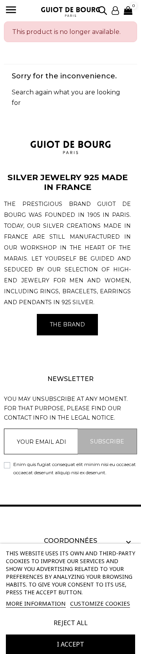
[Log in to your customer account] (115, 10)
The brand (67, 324)
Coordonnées (70, 540)
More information (36, 603)
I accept (70, 644)
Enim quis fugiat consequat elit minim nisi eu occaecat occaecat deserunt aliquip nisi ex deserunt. (74, 468)
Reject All (71, 623)
